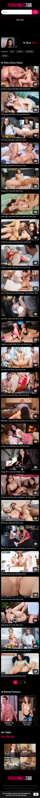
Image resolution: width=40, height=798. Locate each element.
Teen (12, 51)
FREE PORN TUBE (7, 736)
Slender (19, 51)
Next (25, 682)
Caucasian (29, 51)
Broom (5, 56)
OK (36, 794)
